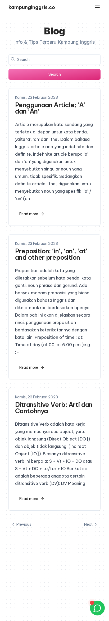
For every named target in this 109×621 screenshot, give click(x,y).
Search (54, 74)
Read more (28, 214)
